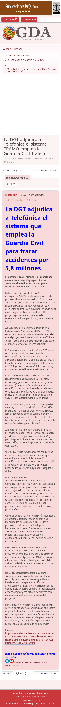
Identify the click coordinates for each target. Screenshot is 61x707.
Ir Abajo (7, 170)
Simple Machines (38, 697)
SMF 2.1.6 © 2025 (23, 697)
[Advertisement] (30, 105)
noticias (10, 184)
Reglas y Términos (28, 693)
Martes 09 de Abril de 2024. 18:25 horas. (22, 200)
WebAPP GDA (11, 665)
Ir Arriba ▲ (43, 693)
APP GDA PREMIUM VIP (36, 662)
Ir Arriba (7, 673)
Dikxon (13, 195)
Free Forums (35, 700)
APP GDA (18, 662)
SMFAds (24, 700)
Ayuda (15, 693)
